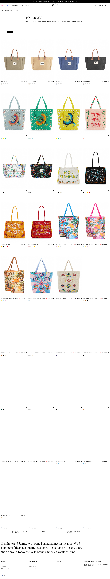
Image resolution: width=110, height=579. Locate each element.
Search (95, 5)
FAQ (29, 571)
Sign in (101, 5)
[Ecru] (7, 83)
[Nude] (83, 409)
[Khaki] (1, 83)
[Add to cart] (26, 81)
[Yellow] (3, 138)
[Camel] (85, 300)
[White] (1, 192)
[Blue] (3, 83)
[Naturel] (1, 517)
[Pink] (83, 138)
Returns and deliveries (6, 568)
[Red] (61, 192)
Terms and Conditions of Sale (36, 564)
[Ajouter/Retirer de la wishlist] (24, 77)
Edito (17, 32)
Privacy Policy (32, 566)
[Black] (5, 83)
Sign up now (86, 568)
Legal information (33, 568)
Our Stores (3, 571)
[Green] (5, 138)
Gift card (3, 564)
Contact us (3, 566)
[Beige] (56, 463)
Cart (107, 5)
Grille (10, 32)
